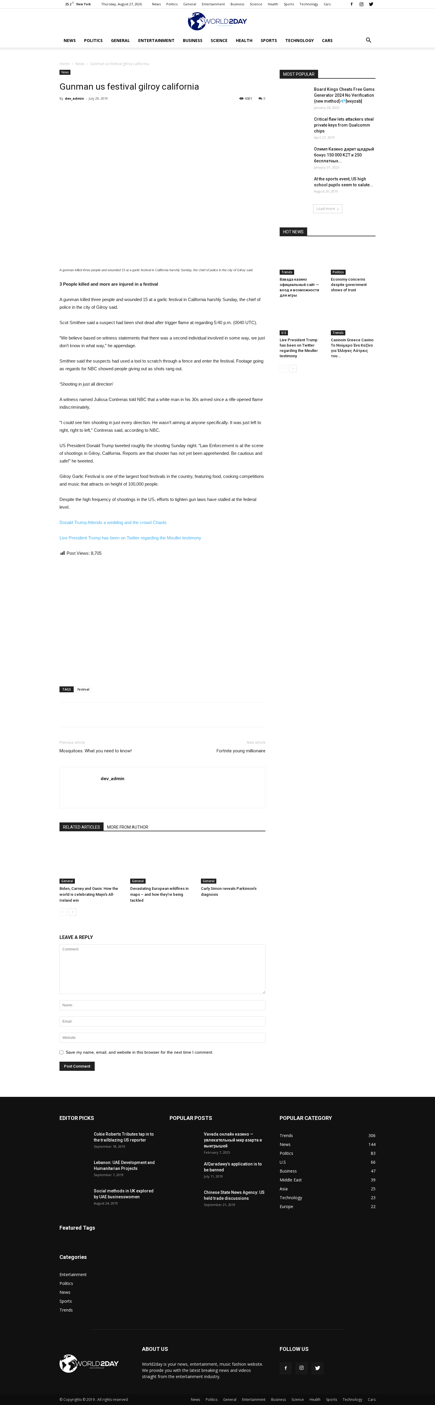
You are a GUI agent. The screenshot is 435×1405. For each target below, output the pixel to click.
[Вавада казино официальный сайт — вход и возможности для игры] (302, 259)
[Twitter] (371, 4)
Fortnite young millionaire (241, 751)
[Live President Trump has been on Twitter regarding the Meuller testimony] (302, 320)
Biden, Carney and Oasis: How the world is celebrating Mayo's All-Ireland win (88, 894)
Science (256, 4)
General (189, 4)
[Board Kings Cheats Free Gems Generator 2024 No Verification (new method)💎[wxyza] (294, 96)
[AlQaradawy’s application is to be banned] (184, 1171)
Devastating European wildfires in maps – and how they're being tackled (159, 894)
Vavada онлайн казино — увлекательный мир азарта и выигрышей (233, 1140)
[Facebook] (351, 4)
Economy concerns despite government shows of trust (349, 284)
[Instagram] (361, 4)
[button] (368, 41)
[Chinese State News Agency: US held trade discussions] (184, 1199)
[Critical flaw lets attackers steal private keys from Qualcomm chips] (294, 126)
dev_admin (74, 98)
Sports (289, 4)
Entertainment (213, 4)
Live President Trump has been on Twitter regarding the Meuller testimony (130, 537)
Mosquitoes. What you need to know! (95, 751)
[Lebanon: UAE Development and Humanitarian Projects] (74, 1170)
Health (273, 4)
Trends (286, 272)
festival (83, 689)
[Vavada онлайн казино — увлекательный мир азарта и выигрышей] (184, 1141)
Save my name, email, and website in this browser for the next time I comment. (139, 1052)
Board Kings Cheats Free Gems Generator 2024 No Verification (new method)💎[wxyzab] (344, 95)
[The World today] (217, 21)
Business (237, 4)
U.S (283, 333)
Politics (172, 4)
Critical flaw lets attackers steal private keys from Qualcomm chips (344, 125)
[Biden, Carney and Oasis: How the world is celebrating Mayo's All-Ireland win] (91, 861)
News (156, 4)
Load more (325, 208)
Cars (327, 4)
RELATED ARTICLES (81, 827)
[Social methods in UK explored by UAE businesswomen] (74, 1198)
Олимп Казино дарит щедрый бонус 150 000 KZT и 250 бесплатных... (344, 155)
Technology (308, 4)
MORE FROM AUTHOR (127, 827)
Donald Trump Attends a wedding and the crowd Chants (113, 522)
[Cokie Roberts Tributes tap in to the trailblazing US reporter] (74, 1141)
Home (64, 63)
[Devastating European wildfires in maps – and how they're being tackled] (162, 861)
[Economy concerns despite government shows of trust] (353, 259)
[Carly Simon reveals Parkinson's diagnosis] (233, 861)
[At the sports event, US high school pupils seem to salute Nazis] (294, 186)
